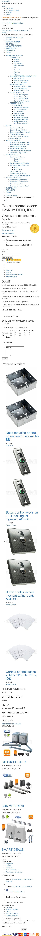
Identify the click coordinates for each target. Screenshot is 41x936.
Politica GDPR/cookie (13, 870)
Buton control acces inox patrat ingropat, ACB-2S (20, 595)
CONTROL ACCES (12, 44)
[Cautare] (31, 28)
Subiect (9, 342)
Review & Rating (11, 276)
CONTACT (25, 30)
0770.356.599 (6, 30)
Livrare (8, 911)
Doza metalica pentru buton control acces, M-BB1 (22, 436)
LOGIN (8, 14)
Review (8, 272)
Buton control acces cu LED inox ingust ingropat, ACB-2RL (22, 515)
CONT (4, 6)
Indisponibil (9, 445)
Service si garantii (12, 913)
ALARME (9, 40)
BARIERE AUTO (11, 48)
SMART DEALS (13, 849)
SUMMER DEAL (13, 805)
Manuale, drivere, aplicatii (14, 274)
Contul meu (9, 8)
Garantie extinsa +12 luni (19, 245)
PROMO (8, 52)
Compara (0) (6, 1)
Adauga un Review (8, 233)
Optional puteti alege (9, 236)
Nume (8, 337)
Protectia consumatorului (14, 872)
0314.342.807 (17, 30)
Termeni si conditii (12, 916)
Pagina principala (11, 195)
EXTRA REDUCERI (12, 10)
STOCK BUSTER (14, 762)
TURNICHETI (10, 50)
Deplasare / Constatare (18, 241)
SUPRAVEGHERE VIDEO (14, 38)
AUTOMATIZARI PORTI (14, 46)
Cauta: (4, 25)
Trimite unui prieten (8, 230)
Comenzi (9, 907)
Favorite (8, 12)
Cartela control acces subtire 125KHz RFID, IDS (21, 675)
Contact (8, 866)
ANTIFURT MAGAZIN (13, 42)
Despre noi (9, 864)
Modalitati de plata (12, 909)
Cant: (3, 252)
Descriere (9, 270)
